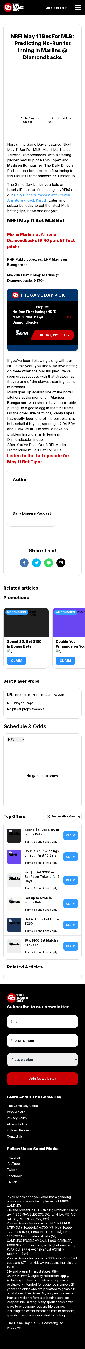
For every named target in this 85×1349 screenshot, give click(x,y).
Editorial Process (19, 1130)
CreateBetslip (56, 7)
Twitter (12, 1170)
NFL (10, 694)
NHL (36, 695)
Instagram (14, 1157)
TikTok (12, 1182)
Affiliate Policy (17, 1124)
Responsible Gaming (65, 816)
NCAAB (59, 695)
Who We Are (16, 1112)
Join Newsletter (42, 1078)
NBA (18, 695)
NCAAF (46, 695)
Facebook (14, 1176)
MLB (27, 695)
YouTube (13, 1163)
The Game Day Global (23, 1106)
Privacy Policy (17, 1118)
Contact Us (15, 1136)
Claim (16, 661)
